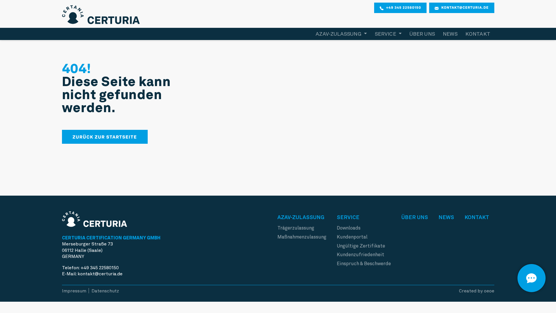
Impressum (74, 291)
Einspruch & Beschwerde (364, 263)
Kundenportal (352, 237)
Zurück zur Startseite (105, 137)
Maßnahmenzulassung (301, 237)
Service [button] (386, 34)
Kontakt (477, 34)
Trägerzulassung (295, 228)
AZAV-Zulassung (300, 217)
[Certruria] (101, 13)
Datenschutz (105, 291)
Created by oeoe (476, 291)
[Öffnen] (531, 278)
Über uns (422, 34)
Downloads (349, 228)
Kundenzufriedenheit (360, 254)
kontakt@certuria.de (465, 8)
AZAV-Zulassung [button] (339, 34)
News (450, 34)
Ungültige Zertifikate (361, 246)
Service (348, 217)
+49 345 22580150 (403, 8)
